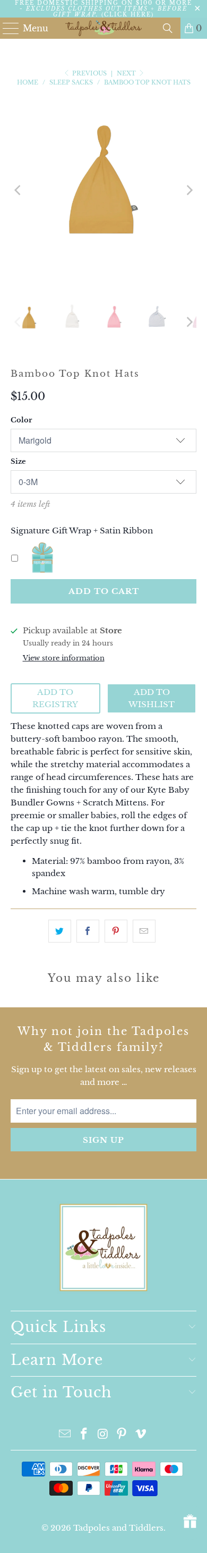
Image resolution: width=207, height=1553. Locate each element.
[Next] (188, 190)
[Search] (168, 28)
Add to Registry (55, 698)
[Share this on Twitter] (59, 931)
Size (18, 461)
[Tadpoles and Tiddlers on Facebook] (84, 1435)
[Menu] (6, 28)
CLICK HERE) (129, 14)
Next (127, 73)
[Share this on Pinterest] (116, 931)
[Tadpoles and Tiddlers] (104, 28)
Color (21, 420)
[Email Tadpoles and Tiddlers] (65, 1435)
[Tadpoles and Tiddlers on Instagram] (103, 1435)
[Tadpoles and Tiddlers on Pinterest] (122, 1435)
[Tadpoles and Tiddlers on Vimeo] (141, 1435)
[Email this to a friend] (144, 931)
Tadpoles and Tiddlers (118, 1528)
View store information (64, 658)
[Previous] (18, 190)
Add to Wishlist (151, 698)
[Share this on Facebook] (87, 931)
